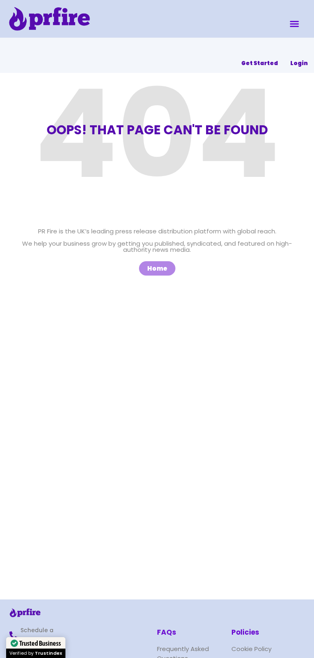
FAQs (166, 632)
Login (299, 63)
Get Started (259, 63)
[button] (294, 23)
